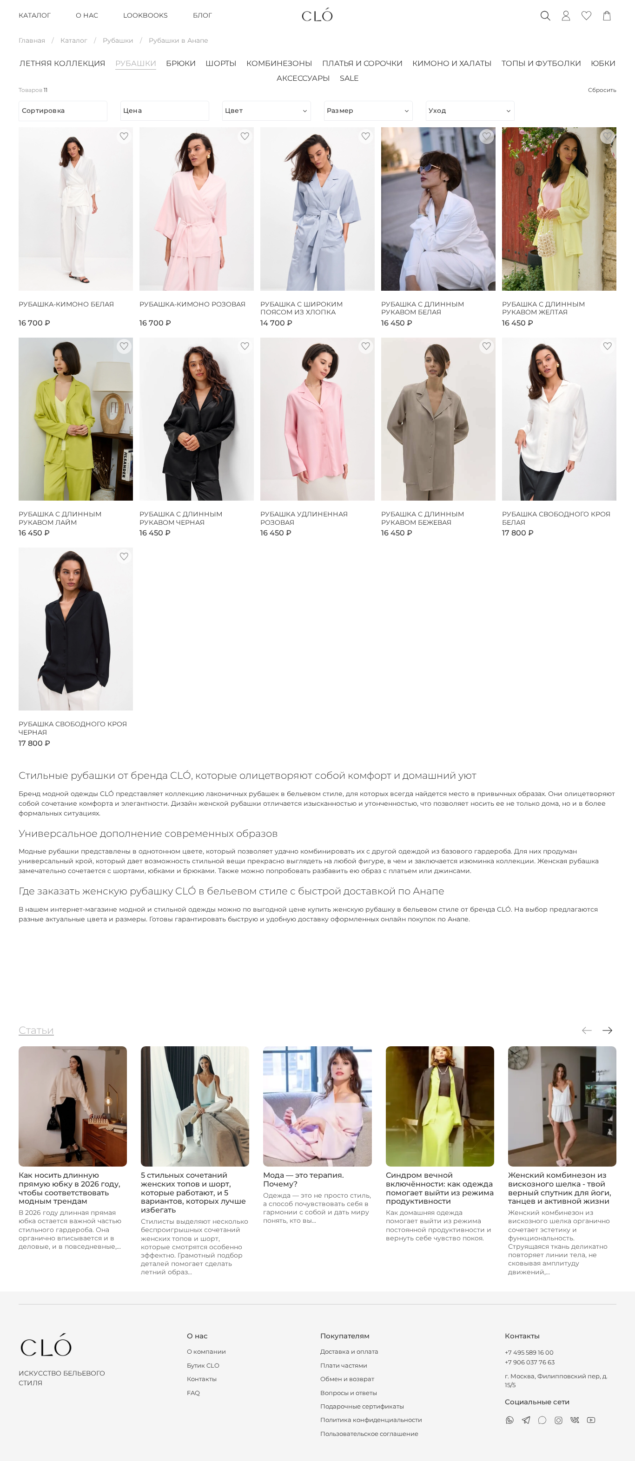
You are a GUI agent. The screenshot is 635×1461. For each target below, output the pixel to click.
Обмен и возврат (347, 1379)
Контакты (202, 1379)
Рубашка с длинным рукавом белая (422, 308)
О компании (206, 1351)
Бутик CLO (203, 1365)
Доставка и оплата (349, 1351)
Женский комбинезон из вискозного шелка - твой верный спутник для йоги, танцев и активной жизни (559, 1188)
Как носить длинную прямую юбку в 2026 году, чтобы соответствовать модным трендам (69, 1188)
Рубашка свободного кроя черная (73, 728)
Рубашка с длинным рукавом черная (180, 518)
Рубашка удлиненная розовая (304, 518)
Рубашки (118, 40)
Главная (32, 40)
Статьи (36, 1030)
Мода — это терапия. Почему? (303, 1179)
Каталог (73, 40)
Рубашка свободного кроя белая (556, 518)
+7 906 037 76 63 (530, 1362)
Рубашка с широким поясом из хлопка (301, 308)
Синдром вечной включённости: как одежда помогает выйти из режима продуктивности (440, 1188)
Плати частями (343, 1365)
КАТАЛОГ (35, 15)
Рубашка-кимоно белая (66, 304)
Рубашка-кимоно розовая (192, 304)
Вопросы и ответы (348, 1392)
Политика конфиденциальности (371, 1419)
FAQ (193, 1392)
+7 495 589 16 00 (529, 1352)
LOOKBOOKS (145, 15)
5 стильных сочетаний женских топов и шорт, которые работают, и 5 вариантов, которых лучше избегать (193, 1193)
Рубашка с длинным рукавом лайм (60, 518)
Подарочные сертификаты (362, 1406)
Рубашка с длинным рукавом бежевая (422, 518)
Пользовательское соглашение (369, 1433)
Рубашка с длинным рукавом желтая (543, 308)
